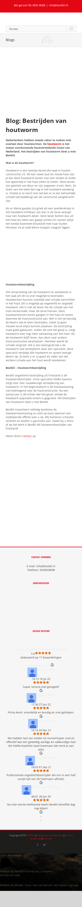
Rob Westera (46, 720)
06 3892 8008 (36, 5)
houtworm (54, 144)
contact (27, 436)
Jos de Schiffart (45, 695)
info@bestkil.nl (58, 5)
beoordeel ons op (39, 665)
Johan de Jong (46, 669)
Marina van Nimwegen (45, 787)
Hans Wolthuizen (46, 757)
